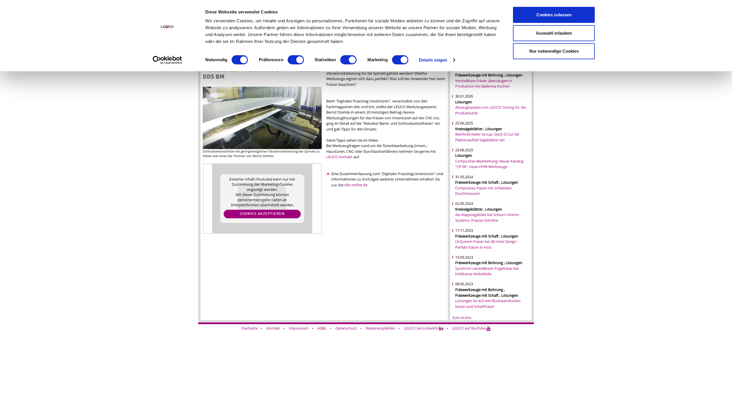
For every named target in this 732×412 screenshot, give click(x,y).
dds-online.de (355, 184)
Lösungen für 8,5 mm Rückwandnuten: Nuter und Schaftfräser (488, 303)
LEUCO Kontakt (339, 156)
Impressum (299, 328)
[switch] (296, 59)
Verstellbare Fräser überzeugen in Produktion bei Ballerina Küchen (483, 83)
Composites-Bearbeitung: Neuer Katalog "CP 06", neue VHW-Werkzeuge (489, 164)
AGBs (321, 328)
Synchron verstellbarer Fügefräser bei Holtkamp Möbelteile (487, 271)
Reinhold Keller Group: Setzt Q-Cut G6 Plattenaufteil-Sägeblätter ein (487, 137)
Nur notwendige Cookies (554, 51)
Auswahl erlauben (554, 33)
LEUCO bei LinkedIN (421, 328)
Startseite (249, 328)
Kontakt (273, 328)
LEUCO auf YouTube (469, 328)
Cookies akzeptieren (262, 214)
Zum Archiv (462, 317)
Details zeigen (433, 60)
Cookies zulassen (554, 14)
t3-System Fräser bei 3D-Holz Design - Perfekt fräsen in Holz (486, 244)
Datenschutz (346, 328)
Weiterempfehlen (380, 328)
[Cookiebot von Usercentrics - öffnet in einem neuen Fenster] (167, 60)
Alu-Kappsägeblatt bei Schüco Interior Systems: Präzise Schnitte (487, 217)
